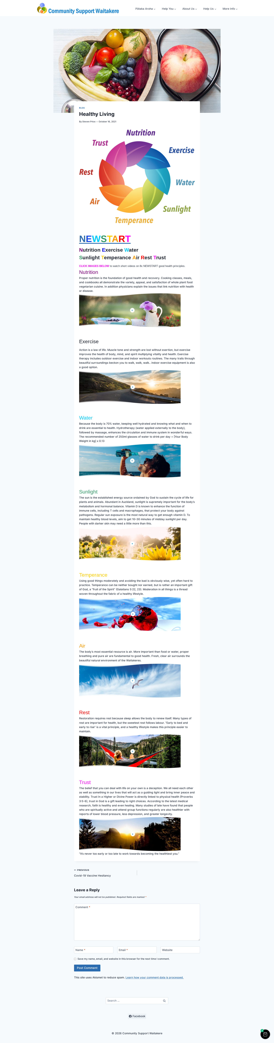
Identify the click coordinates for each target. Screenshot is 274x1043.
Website (167, 950)
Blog (82, 108)
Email (123, 950)
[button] (265, 1034)
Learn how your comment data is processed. (155, 977)
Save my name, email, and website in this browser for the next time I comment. (124, 958)
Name (80, 950)
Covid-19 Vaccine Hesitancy (92, 873)
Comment (82, 907)
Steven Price (88, 121)
